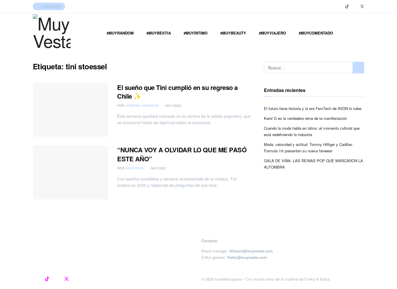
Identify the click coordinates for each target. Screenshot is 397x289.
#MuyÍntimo (196, 33)
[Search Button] (358, 67)
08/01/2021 (158, 168)
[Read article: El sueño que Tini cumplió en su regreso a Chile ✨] (70, 110)
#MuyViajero (272, 33)
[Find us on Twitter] (362, 6)
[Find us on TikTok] (347, 6)
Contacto (51, 6)
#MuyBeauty (233, 33)
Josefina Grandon (142, 105)
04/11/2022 (172, 105)
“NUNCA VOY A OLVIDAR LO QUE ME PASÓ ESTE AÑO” (182, 154)
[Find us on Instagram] (339, 6)
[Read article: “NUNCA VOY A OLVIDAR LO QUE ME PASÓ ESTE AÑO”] (70, 172)
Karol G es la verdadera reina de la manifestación (305, 118)
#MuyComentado (316, 33)
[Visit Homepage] (52, 33)
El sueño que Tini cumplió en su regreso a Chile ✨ (177, 92)
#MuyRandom (120, 33)
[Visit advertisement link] (198, 226)
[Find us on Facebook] (354, 6)
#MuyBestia (158, 33)
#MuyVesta (134, 168)
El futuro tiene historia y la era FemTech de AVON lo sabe (312, 108)
